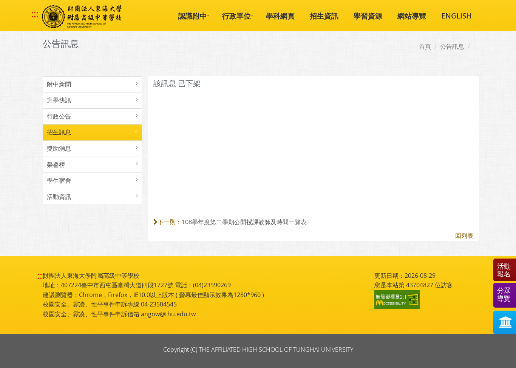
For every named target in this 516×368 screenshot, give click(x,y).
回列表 (464, 235)
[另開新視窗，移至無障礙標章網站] (398, 299)
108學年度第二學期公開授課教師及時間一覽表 (244, 222)
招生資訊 (324, 16)
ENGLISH (456, 16)
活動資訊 (59, 196)
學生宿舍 (59, 180)
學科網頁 (280, 16)
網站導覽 (411, 16)
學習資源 (368, 16)
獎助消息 (59, 148)
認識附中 (192, 16)
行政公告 (59, 116)
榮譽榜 (56, 164)
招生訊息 (59, 132)
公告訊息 (452, 46)
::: (35, 14)
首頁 (425, 46)
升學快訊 (59, 100)
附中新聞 (59, 84)
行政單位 (236, 16)
